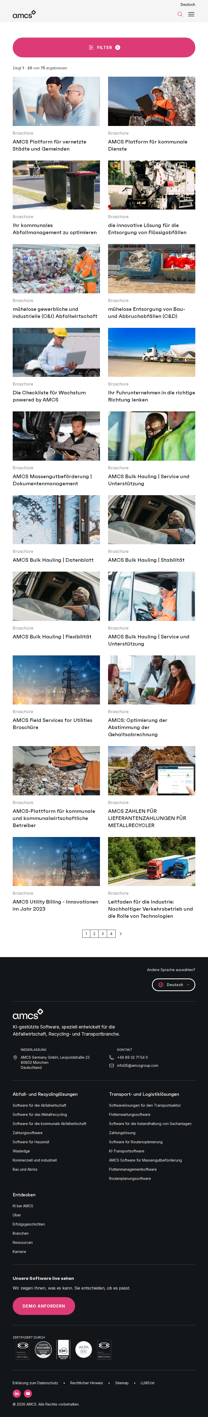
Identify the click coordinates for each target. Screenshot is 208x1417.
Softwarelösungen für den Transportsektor (145, 1105)
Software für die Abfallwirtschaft (39, 1105)
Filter (108, 47)
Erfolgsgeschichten (29, 1224)
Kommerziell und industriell (35, 1160)
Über (17, 1215)
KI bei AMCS (23, 1206)
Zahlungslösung (122, 1133)
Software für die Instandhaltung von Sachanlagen (150, 1123)
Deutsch (188, 4)
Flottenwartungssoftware (129, 1114)
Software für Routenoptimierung (136, 1142)
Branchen (21, 1233)
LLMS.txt (147, 1383)
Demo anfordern (44, 1306)
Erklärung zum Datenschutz (35, 1383)
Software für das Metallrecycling (40, 1114)
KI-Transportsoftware (126, 1151)
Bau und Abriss (25, 1169)
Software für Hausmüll (31, 1142)
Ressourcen (23, 1242)
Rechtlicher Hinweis (86, 1383)
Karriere (19, 1251)
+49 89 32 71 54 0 (132, 1057)
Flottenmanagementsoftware (133, 1169)
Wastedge (21, 1151)
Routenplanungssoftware (130, 1178)
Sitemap (122, 1383)
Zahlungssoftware (28, 1133)
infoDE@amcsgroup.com (137, 1065)
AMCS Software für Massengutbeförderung (145, 1160)
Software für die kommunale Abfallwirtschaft (49, 1123)
